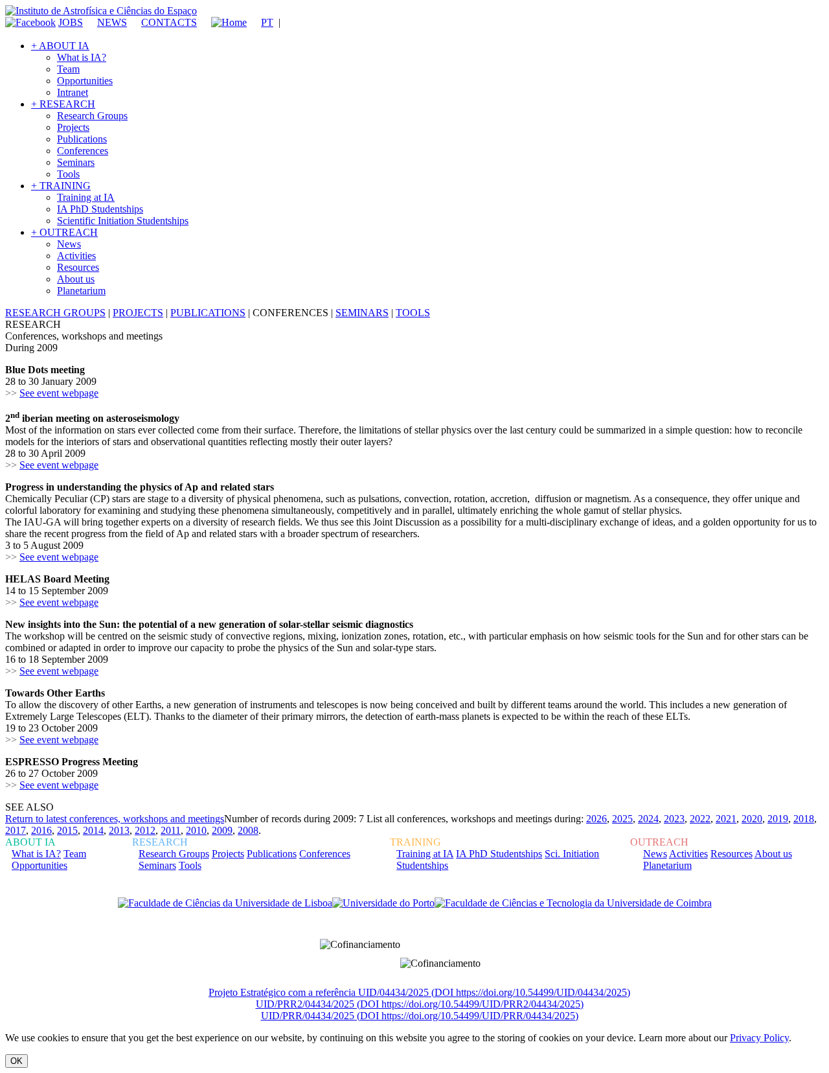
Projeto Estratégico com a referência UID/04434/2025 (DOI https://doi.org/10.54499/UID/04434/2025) (419, 992)
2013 (119, 830)
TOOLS (413, 312)
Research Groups (92, 115)
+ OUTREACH (64, 232)
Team (68, 69)
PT (267, 22)
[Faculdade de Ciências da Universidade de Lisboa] (225, 903)
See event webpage (58, 392)
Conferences (82, 150)
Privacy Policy (759, 1037)
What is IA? (81, 57)
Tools (68, 173)
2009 (222, 830)
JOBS (70, 22)
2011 (171, 830)
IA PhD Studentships (100, 208)
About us (76, 278)
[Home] (223, 22)
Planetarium (81, 290)
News (69, 243)
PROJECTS (138, 312)
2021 (726, 818)
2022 (700, 818)
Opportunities (85, 80)
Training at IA (86, 197)
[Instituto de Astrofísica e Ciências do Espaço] (101, 10)
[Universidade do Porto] (383, 903)
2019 (777, 818)
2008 (248, 830)
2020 (752, 818)
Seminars (76, 162)
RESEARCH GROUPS (55, 312)
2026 (596, 818)
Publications (82, 138)
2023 (674, 818)
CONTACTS (169, 22)
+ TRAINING (61, 185)
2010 (196, 830)
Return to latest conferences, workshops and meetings (114, 818)
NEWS (112, 22)
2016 (41, 830)
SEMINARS (362, 312)
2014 (93, 830)
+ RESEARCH (63, 104)
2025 (622, 818)
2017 (15, 830)
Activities (76, 255)
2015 (67, 830)
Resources (78, 267)
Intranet (72, 92)
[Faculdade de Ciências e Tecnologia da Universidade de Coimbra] (573, 903)
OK (16, 1061)
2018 (803, 818)
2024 (648, 818)
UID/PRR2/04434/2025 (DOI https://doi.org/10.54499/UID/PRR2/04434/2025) (420, 1004)
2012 (145, 830)
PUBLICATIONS (207, 312)
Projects (73, 127)
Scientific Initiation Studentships (122, 220)
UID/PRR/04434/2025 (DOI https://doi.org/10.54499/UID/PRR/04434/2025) (419, 1015)
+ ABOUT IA (60, 45)
